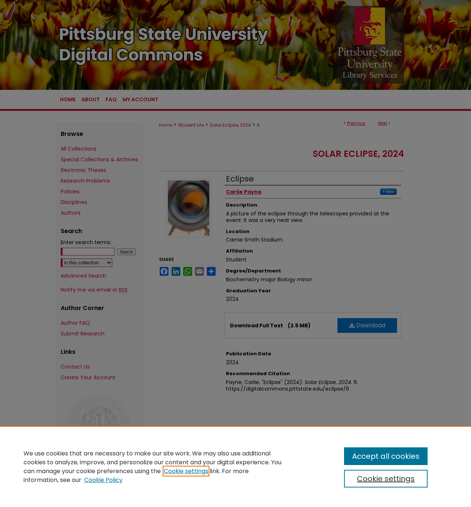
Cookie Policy (103, 480)
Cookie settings (186, 471)
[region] (235, 466)
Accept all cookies (385, 456)
